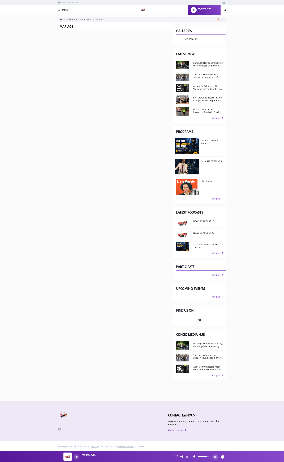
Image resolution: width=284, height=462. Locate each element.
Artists (8, 87)
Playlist (9, 94)
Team (7, 53)
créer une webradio (126, 446)
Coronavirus (12, 65)
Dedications (11, 144)
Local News (11, 24)
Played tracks (12, 100)
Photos (8, 116)
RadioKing (95, 446)
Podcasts (10, 122)
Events (8, 59)
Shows (8, 46)
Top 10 (8, 81)
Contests (9, 150)
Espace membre (68, 2)
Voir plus (216, 118)
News (7, 40)
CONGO (88, 19)
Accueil (67, 19)
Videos (8, 128)
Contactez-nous (176, 430)
